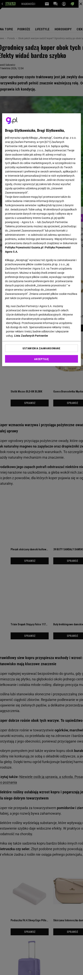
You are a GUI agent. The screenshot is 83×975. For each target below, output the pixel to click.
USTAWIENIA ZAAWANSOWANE (41, 348)
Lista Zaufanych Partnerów (31, 335)
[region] (41, 239)
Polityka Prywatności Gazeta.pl (24, 247)
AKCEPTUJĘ (41, 359)
